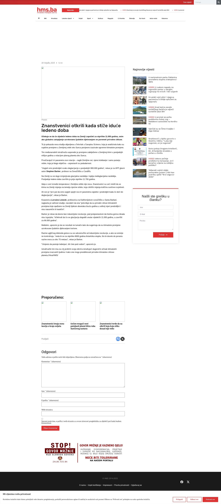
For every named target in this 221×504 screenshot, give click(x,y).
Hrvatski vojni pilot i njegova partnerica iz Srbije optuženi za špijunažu (84, 10)
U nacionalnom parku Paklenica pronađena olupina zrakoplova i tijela (162, 79)
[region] (110, 497)
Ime (48, 391)
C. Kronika (121, 18)
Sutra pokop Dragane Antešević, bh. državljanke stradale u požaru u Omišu (162, 151)
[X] (123, 339)
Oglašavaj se (136, 485)
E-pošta (49, 400)
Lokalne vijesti (67, 18)
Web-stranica (47, 410)
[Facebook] (118, 339)
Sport (89, 18)
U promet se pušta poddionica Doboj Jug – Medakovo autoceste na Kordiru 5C (162, 120)
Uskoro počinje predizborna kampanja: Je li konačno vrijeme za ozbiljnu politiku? (160, 162)
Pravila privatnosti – (122, 485)
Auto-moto (153, 18)
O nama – (83, 485)
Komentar (51, 362)
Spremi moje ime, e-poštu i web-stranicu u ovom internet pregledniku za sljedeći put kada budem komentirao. (81, 422)
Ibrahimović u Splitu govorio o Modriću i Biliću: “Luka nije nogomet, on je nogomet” (162, 141)
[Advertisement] (110, 41)
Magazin (110, 18)
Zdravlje (132, 18)
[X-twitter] (188, 482)
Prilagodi (179, 499)
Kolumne (165, 18)
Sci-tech (142, 18)
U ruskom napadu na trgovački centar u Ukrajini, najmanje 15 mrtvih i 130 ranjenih (163, 89)
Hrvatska (54, 18)
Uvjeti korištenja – (95, 485)
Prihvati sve (210, 499)
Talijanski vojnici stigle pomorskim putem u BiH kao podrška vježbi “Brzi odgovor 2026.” (161, 173)
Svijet (81, 18)
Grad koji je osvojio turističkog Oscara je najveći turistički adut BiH (134, 10)
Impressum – (108, 485)
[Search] (218, 2)
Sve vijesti (187, 2)
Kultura (100, 18)
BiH (45, 18)
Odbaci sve (194, 499)
